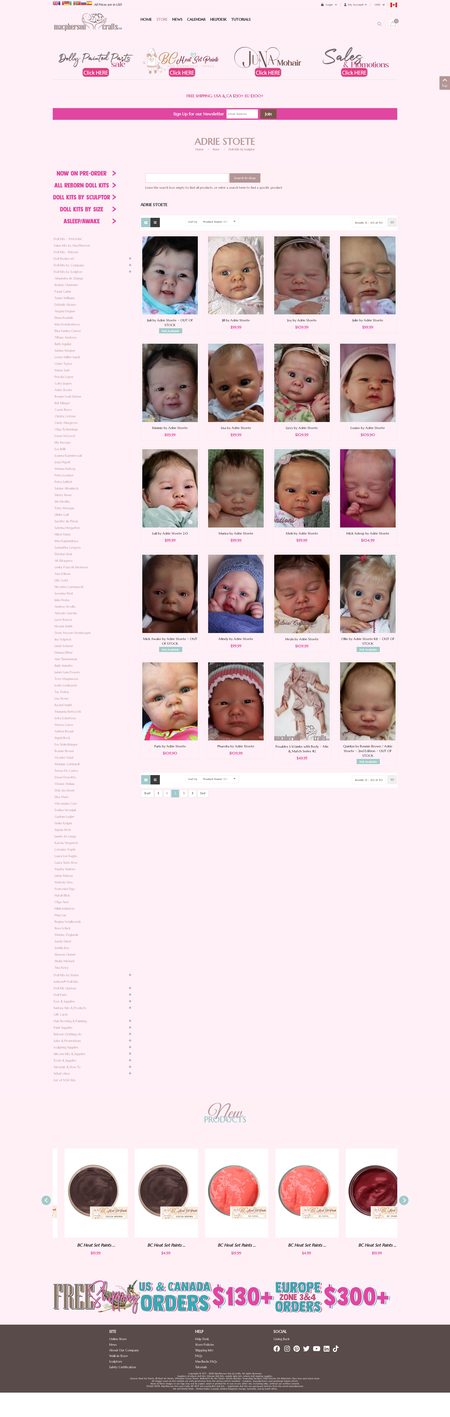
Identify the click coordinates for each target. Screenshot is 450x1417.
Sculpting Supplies (66, 1047)
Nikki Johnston (64, 909)
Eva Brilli (60, 449)
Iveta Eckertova (65, 718)
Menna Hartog (65, 469)
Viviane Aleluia (65, 784)
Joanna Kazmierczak (68, 456)
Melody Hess (64, 882)
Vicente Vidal (64, 758)
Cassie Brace (63, 410)
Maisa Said (62, 370)
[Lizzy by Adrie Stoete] (302, 383)
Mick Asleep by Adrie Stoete (367, 533)
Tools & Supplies (65, 1061)
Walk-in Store (118, 1356)
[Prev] (158, 793)
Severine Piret (64, 593)
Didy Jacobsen (64, 790)
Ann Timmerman (66, 659)
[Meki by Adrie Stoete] (302, 488)
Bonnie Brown (64, 751)
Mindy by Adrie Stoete (236, 639)
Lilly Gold (61, 580)
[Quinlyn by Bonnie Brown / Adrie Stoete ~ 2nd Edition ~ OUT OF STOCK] (368, 701)
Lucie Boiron (63, 620)
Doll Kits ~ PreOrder (68, 239)
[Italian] (72, 3)
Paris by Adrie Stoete (170, 746)
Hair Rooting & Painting (70, 1021)
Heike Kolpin (63, 823)
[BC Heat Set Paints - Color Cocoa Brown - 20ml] (84, 1193)
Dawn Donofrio (65, 777)
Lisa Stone (61, 699)
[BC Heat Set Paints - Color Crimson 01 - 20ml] (365, 1193)
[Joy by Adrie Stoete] (302, 275)
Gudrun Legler (64, 817)
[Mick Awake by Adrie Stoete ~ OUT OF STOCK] (170, 593)
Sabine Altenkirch (66, 488)
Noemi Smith (63, 626)
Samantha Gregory (68, 548)
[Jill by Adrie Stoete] (236, 275)
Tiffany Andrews (66, 337)
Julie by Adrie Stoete (367, 320)
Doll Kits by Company (69, 265)
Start (147, 793)
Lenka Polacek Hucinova (71, 567)
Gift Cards (61, 1015)
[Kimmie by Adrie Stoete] (170, 382)
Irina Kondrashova (67, 324)
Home (199, 149)
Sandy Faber (63, 941)
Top (444, 86)
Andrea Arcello (65, 607)
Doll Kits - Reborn (66, 252)
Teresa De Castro (66, 771)
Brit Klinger (62, 403)
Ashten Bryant (64, 731)
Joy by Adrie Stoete (302, 320)
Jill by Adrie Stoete (236, 320)
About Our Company (124, 1350)
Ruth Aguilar (63, 344)
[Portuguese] (78, 3)
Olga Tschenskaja (66, 429)
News (113, 1345)
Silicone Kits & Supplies (69, 1054)
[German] (67, 3)
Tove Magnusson (66, 679)
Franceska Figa (65, 889)
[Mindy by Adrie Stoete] (236, 593)
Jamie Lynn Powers (67, 672)
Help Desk (202, 1339)
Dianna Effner (64, 653)
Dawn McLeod (65, 436)
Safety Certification (122, 1367)
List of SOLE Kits (65, 1080)
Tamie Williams (65, 298)
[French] (61, 3)
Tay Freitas (62, 692)
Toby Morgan (64, 508)
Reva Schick (62, 928)
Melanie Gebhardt (67, 764)
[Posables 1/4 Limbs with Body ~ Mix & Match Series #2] (302, 701)
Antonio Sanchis (66, 613)
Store (216, 149)
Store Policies (204, 1345)
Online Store (118, 1339)
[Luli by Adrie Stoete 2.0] (170, 488)
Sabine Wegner (65, 351)
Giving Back (281, 1339)
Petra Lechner (64, 475)
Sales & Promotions (67, 1041)
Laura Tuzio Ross (66, 863)
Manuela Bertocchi (68, 712)
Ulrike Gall (62, 515)
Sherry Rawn (63, 495)
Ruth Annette (64, 666)
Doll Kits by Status (66, 975)
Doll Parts (60, 995)
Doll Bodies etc (64, 259)
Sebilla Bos (62, 948)
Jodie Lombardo (66, 685)
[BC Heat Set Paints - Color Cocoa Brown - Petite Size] (154, 1193)
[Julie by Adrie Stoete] (368, 275)
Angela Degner (65, 311)
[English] (55, 3)
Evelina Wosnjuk (65, 810)
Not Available (170, 331)
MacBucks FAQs (206, 1362)
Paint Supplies (63, 1028)
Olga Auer (62, 902)
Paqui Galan (63, 292)
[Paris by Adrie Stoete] (170, 701)
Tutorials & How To (67, 1067)
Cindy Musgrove (66, 423)
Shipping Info (204, 1350)
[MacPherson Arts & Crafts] (88, 27)
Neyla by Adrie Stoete (302, 639)
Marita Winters (65, 869)
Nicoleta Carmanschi (69, 587)
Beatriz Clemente (66, 285)
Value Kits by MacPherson (72, 246)
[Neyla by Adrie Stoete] (302, 594)
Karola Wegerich (66, 843)
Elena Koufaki (64, 318)
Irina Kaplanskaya (66, 541)
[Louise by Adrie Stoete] (368, 382)
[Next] (192, 793)
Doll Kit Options (65, 988)
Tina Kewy (62, 968)
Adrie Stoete (63, 390)
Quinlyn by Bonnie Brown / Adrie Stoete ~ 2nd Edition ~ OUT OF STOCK (367, 751)
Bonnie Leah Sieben (68, 397)
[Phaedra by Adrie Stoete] (236, 701)
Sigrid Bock (62, 738)
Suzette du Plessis (66, 521)
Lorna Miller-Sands (67, 357)
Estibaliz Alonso (65, 305)
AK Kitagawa (63, 561)
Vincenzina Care (66, 804)
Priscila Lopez (64, 377)
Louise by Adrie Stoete (368, 428)
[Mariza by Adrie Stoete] (236, 488)
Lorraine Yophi (65, 850)
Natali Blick (62, 895)
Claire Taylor (63, 364)
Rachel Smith (63, 705)
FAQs (198, 1356)
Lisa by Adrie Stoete (236, 428)
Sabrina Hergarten (67, 528)
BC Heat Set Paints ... (84, 1245)
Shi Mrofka (62, 502)
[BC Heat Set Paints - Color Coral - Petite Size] (295, 1193)
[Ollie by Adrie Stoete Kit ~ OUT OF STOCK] (368, 593)
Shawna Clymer (65, 955)
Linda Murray (64, 876)
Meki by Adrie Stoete (302, 533)
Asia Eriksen (62, 574)
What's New (62, 1074)
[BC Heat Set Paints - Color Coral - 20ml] (225, 1193)
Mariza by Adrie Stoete (235, 533)
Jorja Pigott (63, 462)
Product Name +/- (215, 221)
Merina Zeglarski (66, 935)
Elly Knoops (63, 443)
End (202, 793)
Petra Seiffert (63, 482)
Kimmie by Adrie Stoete (170, 428)
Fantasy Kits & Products (70, 1008)
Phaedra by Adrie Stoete (236, 746)
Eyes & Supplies (64, 1001)
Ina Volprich (63, 639)
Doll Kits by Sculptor (242, 149)
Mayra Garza (64, 725)
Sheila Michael (64, 961)
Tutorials (201, 1367)
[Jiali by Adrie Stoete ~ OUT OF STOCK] (170, 275)
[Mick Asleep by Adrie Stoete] (368, 488)
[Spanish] (89, 3)
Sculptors (115, 1362)
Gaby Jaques (63, 383)
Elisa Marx (62, 797)
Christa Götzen (65, 416)
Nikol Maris (63, 534)
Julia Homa (62, 600)
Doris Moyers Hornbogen (73, 633)
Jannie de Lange (65, 836)
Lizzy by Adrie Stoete (302, 428)
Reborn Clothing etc (68, 1034)
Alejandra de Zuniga (69, 278)
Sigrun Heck (63, 830)
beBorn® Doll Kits (66, 982)
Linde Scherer (64, 646)
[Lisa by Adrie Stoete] (236, 382)
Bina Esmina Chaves (68, 331)
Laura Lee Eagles (66, 856)
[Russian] (83, 3)
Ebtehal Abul (63, 554)
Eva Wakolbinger (66, 744)
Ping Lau (60, 915)
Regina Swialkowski (68, 922)
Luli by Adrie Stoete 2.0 (170, 533)
